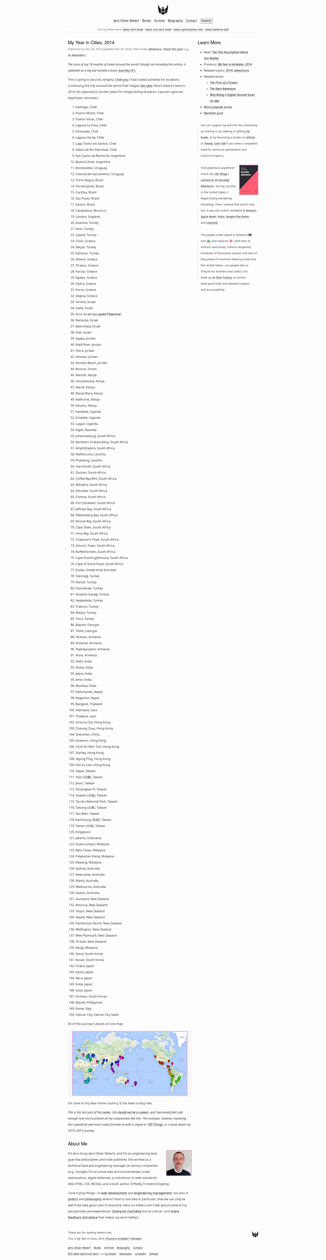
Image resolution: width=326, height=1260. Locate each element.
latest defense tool (217, 29)
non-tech (93, 1254)
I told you (121, 79)
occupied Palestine (106, 314)
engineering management (153, 1193)
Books (146, 20)
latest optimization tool (188, 29)
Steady (208, 143)
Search (206, 20)
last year (146, 86)
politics (73, 1199)
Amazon (251, 210)
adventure (154, 49)
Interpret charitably (127, 1211)
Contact (191, 20)
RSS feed (73, 1254)
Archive (159, 20)
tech (83, 1254)
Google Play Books (237, 216)
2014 (229, 70)
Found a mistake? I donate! (124, 1238)
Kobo (221, 216)
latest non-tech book (158, 29)
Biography (175, 20)
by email (110, 1254)
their (219, 277)
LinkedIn (140, 1254)
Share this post (173, 49)
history (227, 277)
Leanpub (212, 222)
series (106, 1112)
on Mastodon (76, 55)
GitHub (250, 137)
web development (114, 1193)
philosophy (93, 1199)
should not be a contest (132, 1112)
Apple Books (208, 216)
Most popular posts (218, 107)
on (213, 277)
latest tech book (133, 29)
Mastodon (125, 1254)
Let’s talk (220, 143)
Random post (213, 113)
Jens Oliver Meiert (126, 20)
